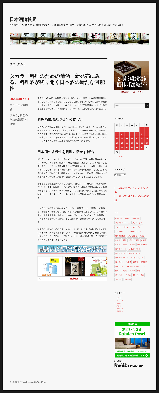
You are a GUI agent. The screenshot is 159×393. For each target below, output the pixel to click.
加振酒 (117, 240)
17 (117, 143)
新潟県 (125, 245)
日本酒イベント (121, 249)
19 (127, 143)
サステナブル (135, 227)
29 (142, 147)
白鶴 (117, 271)
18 (122, 143)
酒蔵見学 (118, 279)
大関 (130, 240)
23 (147, 143)
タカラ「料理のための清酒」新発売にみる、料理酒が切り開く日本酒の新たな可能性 (57, 82)
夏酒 (124, 240)
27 (132, 147)
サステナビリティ (121, 227)
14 (137, 139)
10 (117, 139)
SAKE (127, 218)
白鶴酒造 (124, 271)
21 (137, 143)
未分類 (119, 306)
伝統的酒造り (132, 236)
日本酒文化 (119, 262)
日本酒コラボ (120, 253)
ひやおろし (136, 218)
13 (132, 139)
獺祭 (122, 266)
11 (122, 139)
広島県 (117, 245)
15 (142, 139)
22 (142, 143)
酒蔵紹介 (120, 311)
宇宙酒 (136, 240)
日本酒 (132, 245)
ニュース (15, 105)
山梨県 (143, 240)
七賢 (139, 231)
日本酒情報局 (23, 19)
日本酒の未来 (142, 245)
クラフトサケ (137, 223)
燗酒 (117, 266)
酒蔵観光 (127, 279)
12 (127, 139)
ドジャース (119, 231)
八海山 (142, 236)
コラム (119, 298)
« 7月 (121, 156)
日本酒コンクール (133, 253)
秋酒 (138, 271)
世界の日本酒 (120, 236)
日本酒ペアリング (137, 258)
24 (117, 147)
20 (132, 143)
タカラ (14, 115)
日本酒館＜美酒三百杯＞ (132, 92)
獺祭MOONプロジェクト (136, 266)
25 (122, 147)
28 (137, 147)
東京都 (135, 262)
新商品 (119, 303)
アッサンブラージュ (122, 223)
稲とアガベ (119, 275)
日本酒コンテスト (121, 258)
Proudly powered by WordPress (33, 382)
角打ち (128, 275)
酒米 (142, 275)
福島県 (132, 271)
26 (127, 147)
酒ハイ (135, 275)
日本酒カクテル (134, 249)
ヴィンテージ (131, 231)
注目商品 (120, 309)
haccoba (118, 218)
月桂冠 (128, 262)
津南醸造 (143, 262)
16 (147, 139)
